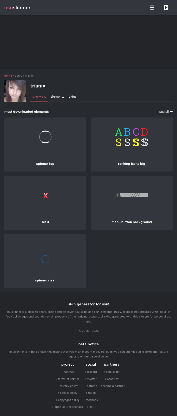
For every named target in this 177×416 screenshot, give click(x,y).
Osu (91, 407)
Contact (69, 372)
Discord (92, 372)
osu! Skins (112, 372)
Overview (39, 96)
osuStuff (113, 379)
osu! (105, 304)
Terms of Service (68, 379)
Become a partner (113, 386)
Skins (73, 96)
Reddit (92, 393)
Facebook (92, 400)
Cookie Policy (68, 393)
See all (164, 111)
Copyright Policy (68, 400)
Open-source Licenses (68, 407)
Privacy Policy (69, 386)
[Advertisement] (88, 42)
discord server (99, 356)
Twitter (91, 379)
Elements (57, 96)
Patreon (92, 386)
